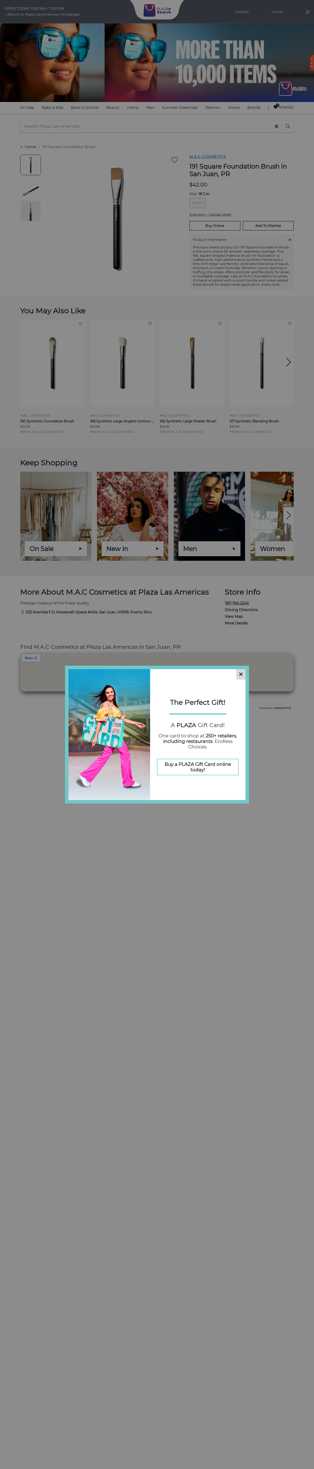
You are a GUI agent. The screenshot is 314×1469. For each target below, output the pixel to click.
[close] (240, 674)
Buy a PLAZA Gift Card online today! (198, 767)
